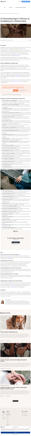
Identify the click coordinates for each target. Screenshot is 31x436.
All (4, 7)
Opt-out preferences (14, 434)
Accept (15, 432)
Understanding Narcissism (15, 13)
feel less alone (13, 286)
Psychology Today (16, 55)
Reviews (3, 417)
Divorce (10, 7)
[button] (29, 427)
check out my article (16, 81)
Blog (19, 1)
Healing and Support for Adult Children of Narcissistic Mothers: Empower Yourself (13, 388)
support (9, 257)
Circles (11, 284)
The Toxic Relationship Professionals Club (8, 414)
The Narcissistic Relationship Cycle (9, 332)
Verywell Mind (18, 75)
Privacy (18, 434)
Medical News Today (8, 271)
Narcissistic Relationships (20, 7)
